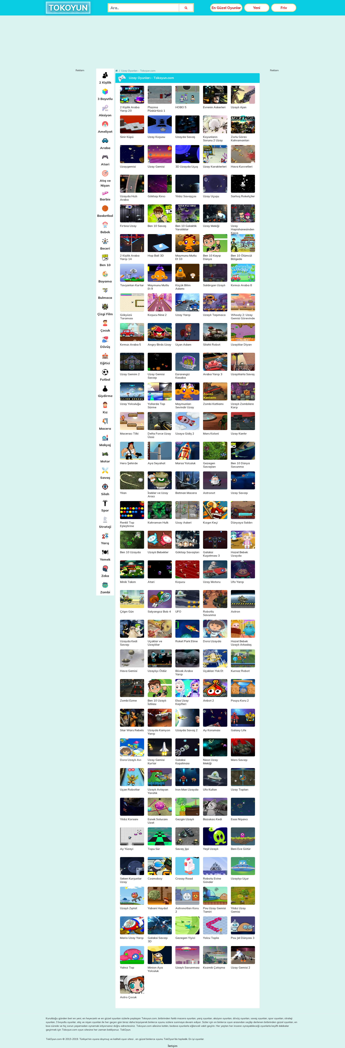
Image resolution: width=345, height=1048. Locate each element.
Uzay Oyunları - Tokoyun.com (138, 70)
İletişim (172, 1046)
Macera (105, 428)
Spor (105, 510)
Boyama (105, 281)
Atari (105, 164)
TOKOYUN (68, 8)
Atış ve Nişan (105, 183)
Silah (105, 494)
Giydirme (105, 396)
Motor (105, 461)
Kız (105, 412)
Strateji (105, 527)
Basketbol (105, 216)
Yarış (105, 543)
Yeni (256, 7)
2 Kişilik (105, 82)
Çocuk (105, 330)
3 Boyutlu (105, 99)
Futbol (105, 379)
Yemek (105, 559)
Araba (105, 148)
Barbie (105, 199)
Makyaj (105, 445)
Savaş (105, 478)
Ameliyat (105, 131)
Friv (283, 7)
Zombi (105, 592)
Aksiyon (105, 115)
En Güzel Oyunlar (226, 7)
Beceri (105, 248)
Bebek (105, 232)
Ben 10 (105, 265)
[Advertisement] (172, 43)
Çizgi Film (105, 314)
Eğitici (105, 363)
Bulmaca (105, 298)
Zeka (105, 576)
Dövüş (105, 347)
